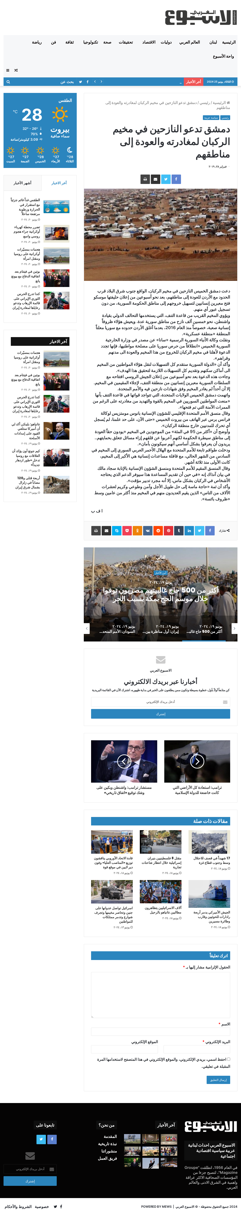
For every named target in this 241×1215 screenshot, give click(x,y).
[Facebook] (176, 179)
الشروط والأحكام (18, 1206)
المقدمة (110, 1136)
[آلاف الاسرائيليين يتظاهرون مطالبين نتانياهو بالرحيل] (160, 891)
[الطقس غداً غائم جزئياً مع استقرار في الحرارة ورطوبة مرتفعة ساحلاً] (56, 206)
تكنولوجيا (90, 42)
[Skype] (116, 530)
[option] (160, 594)
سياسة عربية (211, 117)
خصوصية (42, 1206)
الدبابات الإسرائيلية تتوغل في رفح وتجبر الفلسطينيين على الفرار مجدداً (130, 82)
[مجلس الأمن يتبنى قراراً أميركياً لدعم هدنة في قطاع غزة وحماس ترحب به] (169, 1162)
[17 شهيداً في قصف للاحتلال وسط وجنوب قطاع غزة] (209, 842)
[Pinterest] (168, 530)
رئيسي (205, 102)
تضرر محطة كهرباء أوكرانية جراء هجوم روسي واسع (27, 232)
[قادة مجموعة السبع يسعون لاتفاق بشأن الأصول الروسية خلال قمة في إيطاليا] (169, 1139)
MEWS (167, 1206)
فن (53, 42)
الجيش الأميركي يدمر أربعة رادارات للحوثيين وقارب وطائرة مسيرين (211, 917)
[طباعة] (145, 179)
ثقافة (69, 42)
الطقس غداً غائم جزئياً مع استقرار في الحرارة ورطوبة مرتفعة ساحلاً (25, 207)
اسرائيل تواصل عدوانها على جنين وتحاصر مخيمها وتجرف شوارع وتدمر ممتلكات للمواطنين (113, 915)
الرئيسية (229, 42)
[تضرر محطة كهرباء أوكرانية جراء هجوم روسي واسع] (56, 234)
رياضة (37, 42)
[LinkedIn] (189, 530)
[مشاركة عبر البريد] (155, 179)
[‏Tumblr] (179, 530)
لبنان (213, 42)
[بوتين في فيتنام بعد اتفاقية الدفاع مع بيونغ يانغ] (56, 278)
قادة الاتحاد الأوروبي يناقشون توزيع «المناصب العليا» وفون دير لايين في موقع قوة (113, 862)
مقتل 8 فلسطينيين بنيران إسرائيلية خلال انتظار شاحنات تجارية (161, 862)
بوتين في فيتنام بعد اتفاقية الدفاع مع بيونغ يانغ (25, 276)
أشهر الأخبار (22, 183)
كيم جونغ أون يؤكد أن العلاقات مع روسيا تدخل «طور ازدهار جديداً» (26, 458)
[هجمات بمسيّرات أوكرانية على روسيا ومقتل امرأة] (56, 256)
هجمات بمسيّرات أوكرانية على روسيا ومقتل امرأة (27, 254)
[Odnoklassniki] (137, 530)
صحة (107, 42)
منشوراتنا (109, 1151)
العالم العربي (189, 42)
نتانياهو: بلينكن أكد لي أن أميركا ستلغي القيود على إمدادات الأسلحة (26, 431)
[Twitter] (166, 179)
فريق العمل (107, 1158)
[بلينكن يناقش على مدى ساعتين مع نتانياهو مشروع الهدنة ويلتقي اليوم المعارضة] (132, 1151)
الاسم (224, 1024)
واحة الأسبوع (223, 56)
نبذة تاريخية (107, 1143)
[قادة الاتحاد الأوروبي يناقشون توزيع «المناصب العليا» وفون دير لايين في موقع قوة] (112, 842)
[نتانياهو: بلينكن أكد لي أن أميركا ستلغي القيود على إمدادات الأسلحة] (56, 431)
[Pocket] (127, 530)
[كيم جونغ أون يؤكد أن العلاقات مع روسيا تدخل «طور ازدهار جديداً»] (56, 457)
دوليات (166, 42)
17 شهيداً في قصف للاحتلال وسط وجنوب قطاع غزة (211, 860)
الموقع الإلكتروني (144, 1041)
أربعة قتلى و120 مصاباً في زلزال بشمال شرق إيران (27, 483)
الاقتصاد (149, 42)
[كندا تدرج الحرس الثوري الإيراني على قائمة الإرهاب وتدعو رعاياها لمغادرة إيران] (56, 300)
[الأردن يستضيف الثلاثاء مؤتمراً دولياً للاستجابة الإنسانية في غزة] (150, 1151)
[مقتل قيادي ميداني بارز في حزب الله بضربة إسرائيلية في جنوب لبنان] (132, 1138)
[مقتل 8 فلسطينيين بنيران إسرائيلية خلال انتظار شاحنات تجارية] (160, 842)
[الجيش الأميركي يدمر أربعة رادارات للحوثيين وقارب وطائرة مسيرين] (209, 894)
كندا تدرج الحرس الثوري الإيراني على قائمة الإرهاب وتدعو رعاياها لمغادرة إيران (26, 300)
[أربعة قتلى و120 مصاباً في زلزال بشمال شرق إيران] (56, 485)
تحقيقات (126, 42)
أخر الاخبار (59, 183)
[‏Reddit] (158, 530)
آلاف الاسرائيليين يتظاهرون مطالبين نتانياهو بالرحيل (163, 910)
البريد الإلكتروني (216, 1041)
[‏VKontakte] (148, 530)
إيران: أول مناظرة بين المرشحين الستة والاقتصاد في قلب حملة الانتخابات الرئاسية (161, 594)
